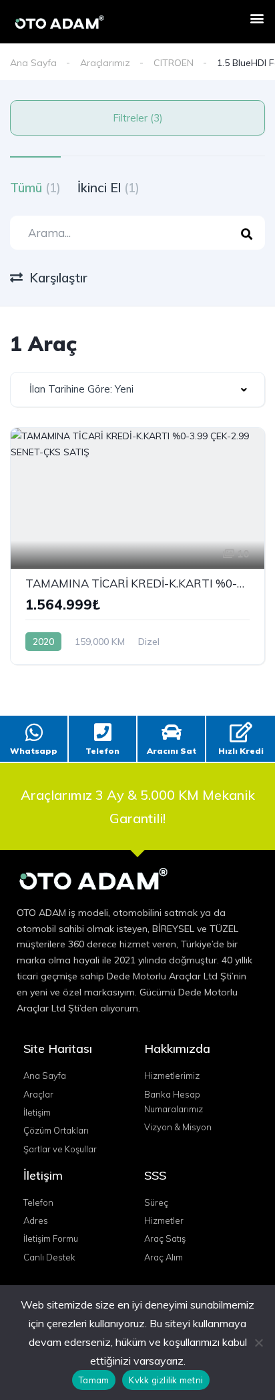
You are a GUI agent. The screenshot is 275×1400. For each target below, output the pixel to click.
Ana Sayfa (33, 63)
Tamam (94, 1380)
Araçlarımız (105, 63)
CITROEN (174, 63)
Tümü (35, 188)
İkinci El (108, 188)
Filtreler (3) (138, 117)
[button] (257, 18)
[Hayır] (258, 1342)
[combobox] (137, 389)
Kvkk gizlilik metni (166, 1380)
